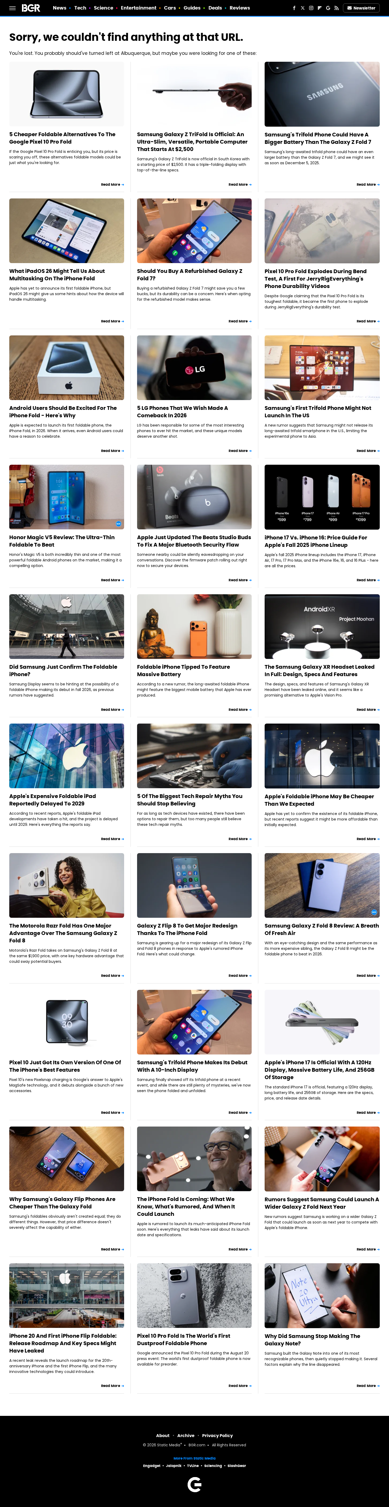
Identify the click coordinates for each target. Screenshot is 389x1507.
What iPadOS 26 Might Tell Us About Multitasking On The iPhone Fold (57, 275)
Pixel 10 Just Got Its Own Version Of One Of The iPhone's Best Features (65, 1066)
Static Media (168, 1445)
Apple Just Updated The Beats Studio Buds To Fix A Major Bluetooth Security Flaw (194, 541)
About (163, 1435)
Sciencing (213, 1466)
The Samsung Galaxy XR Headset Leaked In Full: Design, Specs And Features (320, 670)
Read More (110, 184)
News (59, 8)
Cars (170, 8)
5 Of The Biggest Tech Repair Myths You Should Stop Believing (189, 800)
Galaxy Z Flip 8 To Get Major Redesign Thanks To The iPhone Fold (187, 929)
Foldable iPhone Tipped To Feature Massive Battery (183, 670)
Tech (80, 8)
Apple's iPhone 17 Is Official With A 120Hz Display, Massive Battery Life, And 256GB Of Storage (319, 1070)
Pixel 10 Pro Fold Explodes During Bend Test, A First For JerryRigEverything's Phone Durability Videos (316, 279)
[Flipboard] (320, 8)
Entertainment (138, 8)
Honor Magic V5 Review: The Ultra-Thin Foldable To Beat (62, 541)
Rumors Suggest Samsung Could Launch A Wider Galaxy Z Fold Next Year (322, 1203)
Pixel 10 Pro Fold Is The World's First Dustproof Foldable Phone (183, 1339)
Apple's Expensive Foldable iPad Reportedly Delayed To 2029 (52, 800)
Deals (215, 8)
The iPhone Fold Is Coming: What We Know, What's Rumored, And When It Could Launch (186, 1206)
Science (103, 8)
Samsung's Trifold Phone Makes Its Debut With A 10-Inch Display (192, 1066)
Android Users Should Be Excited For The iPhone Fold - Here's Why (63, 412)
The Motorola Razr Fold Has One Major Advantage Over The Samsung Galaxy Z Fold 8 (63, 933)
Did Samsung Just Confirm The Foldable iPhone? (63, 670)
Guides (192, 8)
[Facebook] (294, 8)
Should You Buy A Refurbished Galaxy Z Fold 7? (189, 275)
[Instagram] (311, 8)
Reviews (240, 8)
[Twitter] (303, 8)
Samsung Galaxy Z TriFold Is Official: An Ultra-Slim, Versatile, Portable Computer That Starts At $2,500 (192, 142)
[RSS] (336, 8)
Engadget (151, 1466)
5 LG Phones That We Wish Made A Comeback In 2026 (182, 412)
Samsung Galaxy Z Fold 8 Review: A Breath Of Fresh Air (322, 929)
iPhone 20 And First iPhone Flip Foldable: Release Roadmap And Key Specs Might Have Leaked (63, 1343)
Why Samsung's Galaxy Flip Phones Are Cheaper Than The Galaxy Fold (62, 1203)
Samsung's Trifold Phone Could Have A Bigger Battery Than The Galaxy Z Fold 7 (318, 138)
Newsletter (364, 8)
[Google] (328, 8)
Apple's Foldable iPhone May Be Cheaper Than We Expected (319, 800)
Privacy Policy (217, 1435)
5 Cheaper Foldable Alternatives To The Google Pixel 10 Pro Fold (62, 138)
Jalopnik (174, 1466)
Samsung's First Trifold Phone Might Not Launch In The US (318, 412)
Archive (186, 1435)
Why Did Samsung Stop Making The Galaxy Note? (312, 1340)
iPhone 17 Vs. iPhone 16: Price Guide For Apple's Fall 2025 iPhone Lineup (316, 541)
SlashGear (237, 1466)
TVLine (193, 1466)
